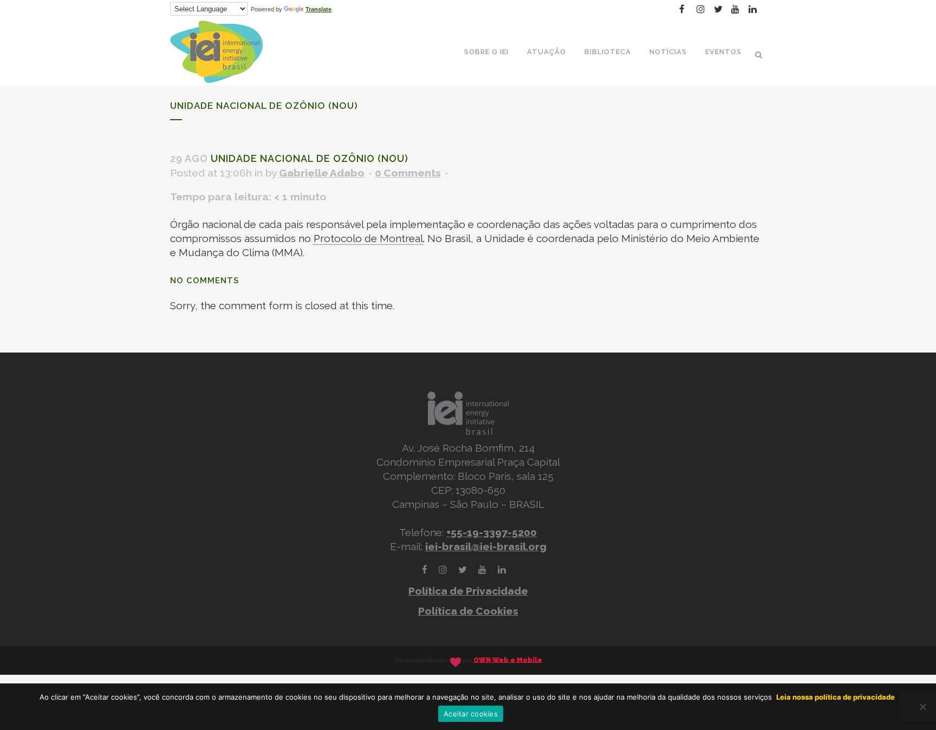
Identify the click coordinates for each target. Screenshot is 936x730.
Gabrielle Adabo (322, 173)
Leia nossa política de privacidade (835, 697)
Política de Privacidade (468, 591)
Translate (319, 9)
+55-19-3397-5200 (491, 532)
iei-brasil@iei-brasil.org (486, 546)
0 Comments (408, 173)
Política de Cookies (468, 611)
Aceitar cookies (471, 713)
